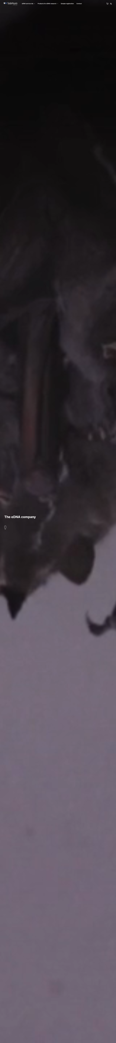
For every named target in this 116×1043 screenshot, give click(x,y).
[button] (34, 3)
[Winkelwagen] (107, 4)
